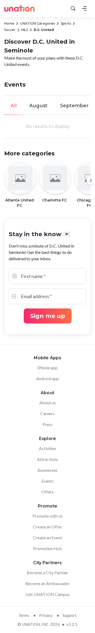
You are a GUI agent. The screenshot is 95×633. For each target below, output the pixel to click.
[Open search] (73, 8)
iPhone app (47, 367)
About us (47, 402)
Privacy (46, 615)
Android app (47, 378)
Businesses (47, 470)
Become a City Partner (47, 572)
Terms (23, 615)
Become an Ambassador (47, 583)
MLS (24, 30)
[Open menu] (84, 8)
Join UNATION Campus (47, 594)
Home (9, 23)
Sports (66, 23)
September (74, 106)
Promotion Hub (47, 548)
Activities (47, 448)
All (14, 106)
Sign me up (47, 316)
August (38, 106)
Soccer (10, 30)
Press (47, 424)
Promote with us (47, 515)
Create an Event (47, 537)
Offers (47, 491)
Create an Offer (47, 526)
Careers (47, 413)
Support (69, 615)
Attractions (47, 459)
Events (47, 480)
